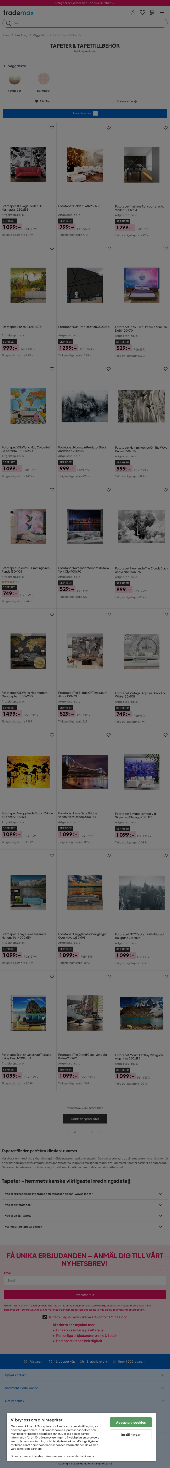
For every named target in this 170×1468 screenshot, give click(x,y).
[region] (81, 1437)
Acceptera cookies (131, 1422)
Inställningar (131, 1434)
